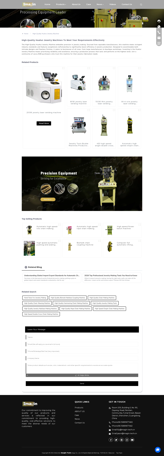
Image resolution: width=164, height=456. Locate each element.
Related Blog (35, 267)
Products (79, 408)
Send (82, 384)
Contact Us (80, 423)
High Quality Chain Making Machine (102, 298)
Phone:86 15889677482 (122, 422)
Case (77, 415)
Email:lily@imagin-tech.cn (123, 430)
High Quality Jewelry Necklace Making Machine (40, 309)
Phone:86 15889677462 (122, 426)
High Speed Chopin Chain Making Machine (109, 309)
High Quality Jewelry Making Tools (105, 303)
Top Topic (119, 453)
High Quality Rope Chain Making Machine (75, 309)
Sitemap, (97, 453)
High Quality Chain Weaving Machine (37, 303)
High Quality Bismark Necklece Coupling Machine (68, 298)
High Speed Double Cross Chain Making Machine (41, 314)
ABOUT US (80, 411)
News (77, 419)
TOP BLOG (104, 453)
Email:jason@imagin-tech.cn (124, 433)
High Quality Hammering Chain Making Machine (71, 303)
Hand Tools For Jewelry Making (35, 298)
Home (26, 34)
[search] (141, 4)
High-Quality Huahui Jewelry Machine (46, 34)
